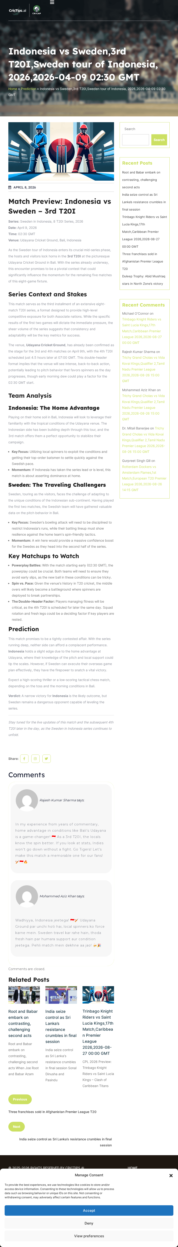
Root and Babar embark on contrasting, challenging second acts (23, 1023)
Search (129, 129)
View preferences (89, 1236)
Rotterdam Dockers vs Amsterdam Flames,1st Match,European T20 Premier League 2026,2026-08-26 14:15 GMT (144, 478)
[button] (171, 1175)
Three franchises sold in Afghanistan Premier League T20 (142, 261)
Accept (89, 1210)
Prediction (28, 89)
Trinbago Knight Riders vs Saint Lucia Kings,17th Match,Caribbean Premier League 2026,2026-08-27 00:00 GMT (98, 1032)
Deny (89, 1223)
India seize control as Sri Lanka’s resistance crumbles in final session (60, 1026)
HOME (132, 1168)
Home (12, 89)
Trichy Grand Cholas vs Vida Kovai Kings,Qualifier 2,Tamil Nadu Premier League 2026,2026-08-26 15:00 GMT (143, 369)
